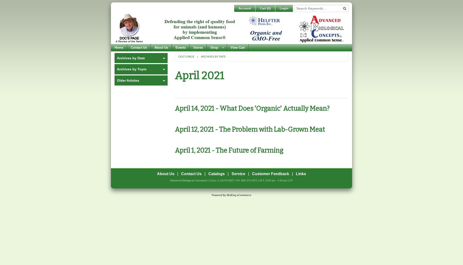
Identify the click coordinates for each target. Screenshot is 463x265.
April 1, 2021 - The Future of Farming (229, 150)
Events (181, 47)
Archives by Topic (132, 69)
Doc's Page (186, 56)
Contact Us (139, 47)
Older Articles (128, 80)
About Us (161, 47)
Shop (214, 47)
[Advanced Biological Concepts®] (230, 28)
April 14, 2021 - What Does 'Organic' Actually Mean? (252, 108)
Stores (198, 47)
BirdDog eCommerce (239, 195)
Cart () (265, 8)
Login (284, 8)
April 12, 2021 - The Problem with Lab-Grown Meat (250, 129)
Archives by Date (213, 56)
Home (119, 47)
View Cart (238, 47)
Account (244, 8)
